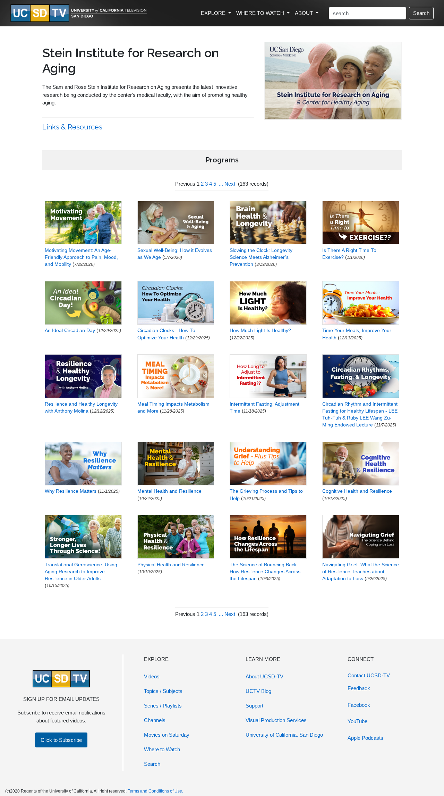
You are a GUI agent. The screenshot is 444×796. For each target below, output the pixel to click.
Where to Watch (162, 749)
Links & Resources (73, 127)
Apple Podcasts (365, 738)
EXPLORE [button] (214, 13)
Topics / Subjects (163, 691)
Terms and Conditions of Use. (155, 791)
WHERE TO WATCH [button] (260, 13)
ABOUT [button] (304, 13)
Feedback (359, 688)
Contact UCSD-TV (369, 675)
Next (229, 184)
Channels (154, 720)
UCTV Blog (258, 691)
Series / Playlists (163, 706)
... (221, 184)
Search (421, 13)
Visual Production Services (276, 720)
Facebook (359, 705)
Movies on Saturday (166, 735)
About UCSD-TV (264, 676)
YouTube (357, 721)
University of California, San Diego (284, 735)
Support (254, 706)
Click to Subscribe (61, 740)
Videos (152, 676)
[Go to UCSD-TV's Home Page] (79, 13)
